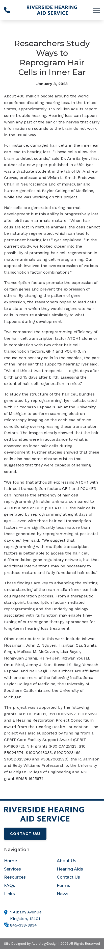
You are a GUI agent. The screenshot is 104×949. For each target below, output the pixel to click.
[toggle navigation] (96, 10)
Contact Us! (25, 833)
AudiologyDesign (45, 943)
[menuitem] (25, 861)
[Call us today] (7, 10)
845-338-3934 (23, 925)
